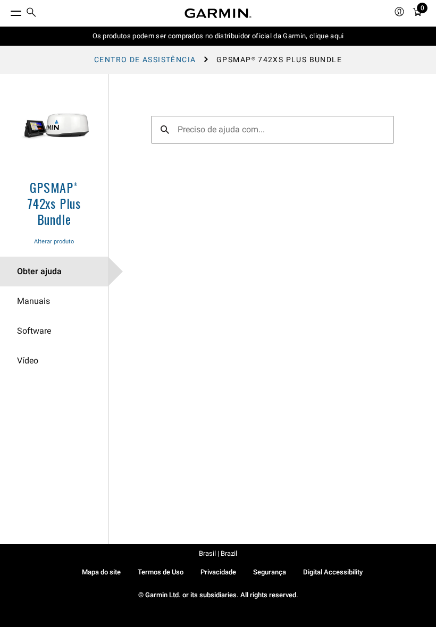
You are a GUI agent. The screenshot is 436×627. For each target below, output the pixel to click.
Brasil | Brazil (218, 553)
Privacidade (218, 572)
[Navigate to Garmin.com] (218, 13)
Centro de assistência (145, 59)
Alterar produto (54, 241)
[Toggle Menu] (6, 10)
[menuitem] (31, 13)
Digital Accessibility (333, 572)
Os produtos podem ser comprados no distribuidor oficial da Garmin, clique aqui (218, 36)
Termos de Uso (160, 572)
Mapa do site (101, 572)
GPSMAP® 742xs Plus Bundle (54, 202)
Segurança (269, 572)
